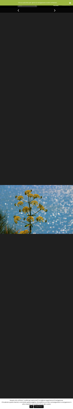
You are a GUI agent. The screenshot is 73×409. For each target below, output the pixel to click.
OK (31, 406)
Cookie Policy (39, 406)
